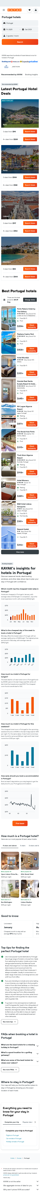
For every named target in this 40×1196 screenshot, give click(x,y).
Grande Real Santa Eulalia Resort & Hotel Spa (26, 382)
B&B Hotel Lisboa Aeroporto (24, 505)
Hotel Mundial (23, 357)
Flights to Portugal (12, 1135)
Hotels (12, 1158)
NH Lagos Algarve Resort (24, 407)
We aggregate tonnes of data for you (17, 1185)
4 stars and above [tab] (10, 846)
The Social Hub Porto (26, 431)
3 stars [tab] (22, 846)
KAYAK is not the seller (12, 1181)
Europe (19, 1158)
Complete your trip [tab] (12, 1122)
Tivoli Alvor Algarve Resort (25, 456)
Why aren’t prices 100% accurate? (16, 1189)
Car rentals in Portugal (13, 1138)
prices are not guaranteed (11, 1175)
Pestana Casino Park (25, 334)
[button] (3, 10)
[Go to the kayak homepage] (14, 10)
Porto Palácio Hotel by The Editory (26, 310)
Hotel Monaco (23, 480)
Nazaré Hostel (23, 529)
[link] (20, 823)
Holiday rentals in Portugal (15, 1142)
